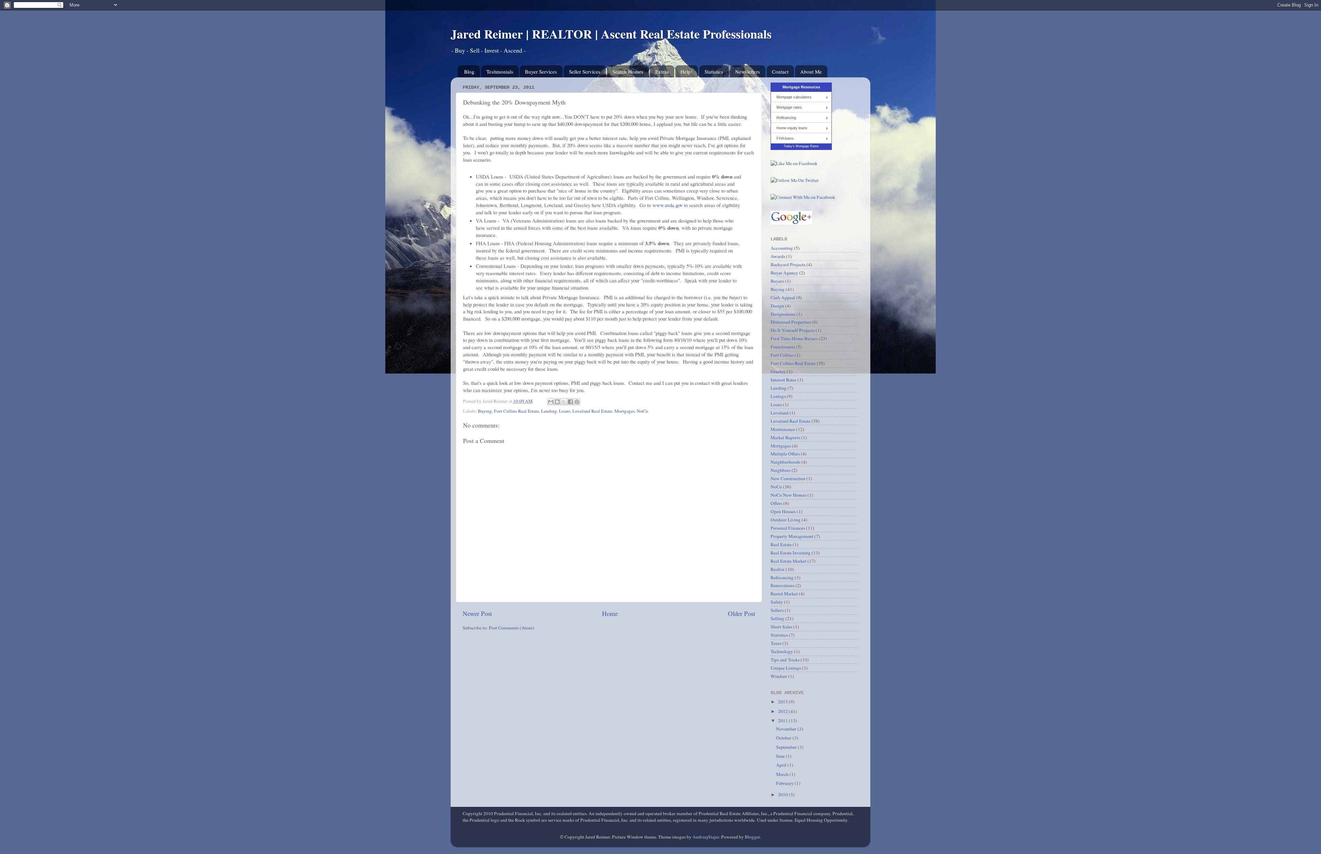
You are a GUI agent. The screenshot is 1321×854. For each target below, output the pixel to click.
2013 (783, 702)
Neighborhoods (785, 462)
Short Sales (781, 627)
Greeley (778, 371)
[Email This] (550, 401)
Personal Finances (788, 528)
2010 (783, 794)
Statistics (714, 71)
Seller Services (584, 71)
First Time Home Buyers (794, 338)
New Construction (788, 478)
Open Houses (783, 511)
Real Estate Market (788, 561)
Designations (783, 314)
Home (610, 613)
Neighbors (781, 470)
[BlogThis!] (557, 401)
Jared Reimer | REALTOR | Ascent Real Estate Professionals (611, 34)
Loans (564, 411)
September (787, 747)
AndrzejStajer (705, 837)
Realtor (778, 569)
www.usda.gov (668, 205)
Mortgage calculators (794, 97)
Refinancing (786, 118)
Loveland (779, 413)
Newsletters (747, 71)
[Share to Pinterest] (576, 401)
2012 (783, 711)
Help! (686, 71)
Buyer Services (541, 71)
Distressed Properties (791, 322)
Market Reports (785, 437)
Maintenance (783, 429)
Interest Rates (783, 380)
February (785, 783)
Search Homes (627, 71)
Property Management (792, 536)
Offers (776, 503)
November (786, 729)
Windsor (779, 676)
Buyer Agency (784, 273)
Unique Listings (786, 668)
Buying (485, 411)
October (784, 738)
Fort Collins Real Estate (516, 411)
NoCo (642, 411)
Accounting (782, 248)
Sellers (777, 610)
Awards (778, 256)
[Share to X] (563, 401)
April (781, 765)
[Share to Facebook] (570, 401)
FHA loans (785, 138)
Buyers (777, 281)
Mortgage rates (789, 107)
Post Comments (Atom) (511, 628)
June (781, 756)
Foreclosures (783, 347)
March (783, 774)
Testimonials (499, 71)
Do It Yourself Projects (793, 330)
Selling (777, 618)
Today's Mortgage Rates (801, 146)
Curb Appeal (783, 297)
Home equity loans (791, 128)
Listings (778, 396)
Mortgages (624, 411)
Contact (780, 71)
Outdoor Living (786, 520)
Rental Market (784, 594)
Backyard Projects (788, 264)
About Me (811, 71)
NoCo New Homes (788, 495)
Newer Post (477, 613)
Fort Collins (782, 355)
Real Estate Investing (790, 553)
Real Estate (781, 544)
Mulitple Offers (785, 454)
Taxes (776, 643)
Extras (662, 71)
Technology (782, 651)
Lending (549, 411)
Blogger (752, 837)
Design (777, 306)
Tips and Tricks (785, 660)
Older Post (741, 613)
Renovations (782, 585)
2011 (783, 720)
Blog (469, 71)
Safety (777, 602)
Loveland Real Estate (592, 411)
